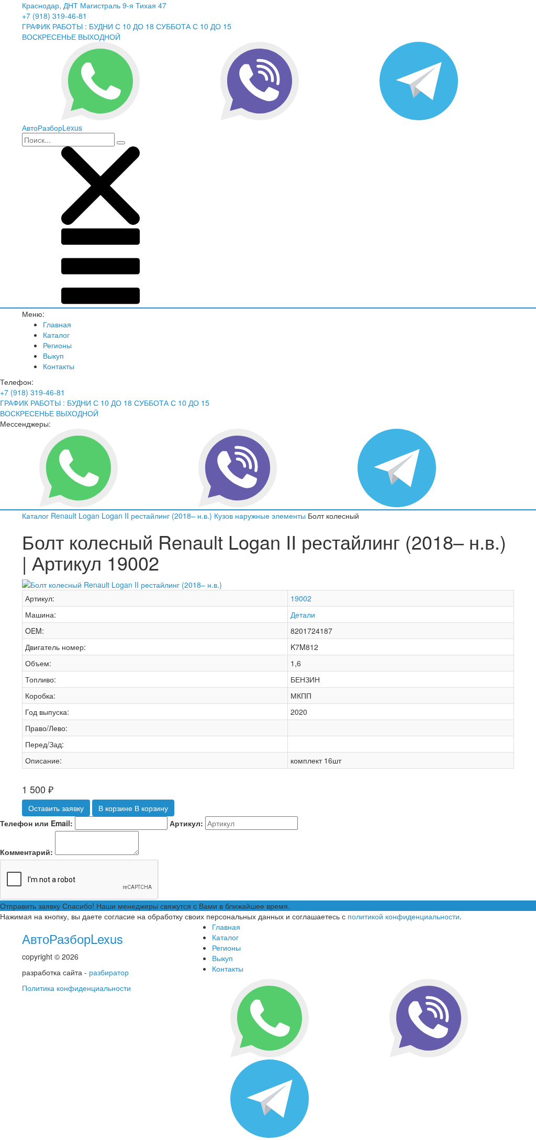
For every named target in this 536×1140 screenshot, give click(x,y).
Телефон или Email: (36, 823)
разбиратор (109, 972)
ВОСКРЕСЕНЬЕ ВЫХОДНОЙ (71, 36)
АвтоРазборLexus (72, 938)
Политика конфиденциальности (76, 988)
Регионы (57, 345)
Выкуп (53, 355)
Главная (57, 324)
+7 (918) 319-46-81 (54, 15)
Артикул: (186, 823)
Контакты (58, 366)
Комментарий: (26, 852)
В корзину (133, 808)
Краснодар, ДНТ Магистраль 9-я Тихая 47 (94, 5)
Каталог (56, 334)
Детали (303, 614)
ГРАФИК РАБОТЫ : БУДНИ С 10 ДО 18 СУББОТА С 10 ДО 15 (126, 26)
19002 (301, 598)
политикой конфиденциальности (404, 916)
